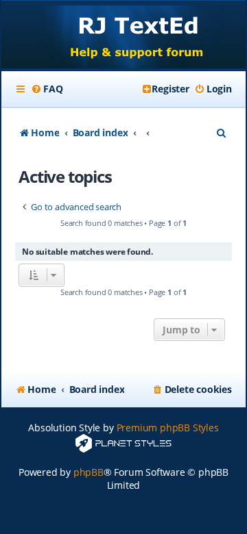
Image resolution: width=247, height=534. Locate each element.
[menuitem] (46, 89)
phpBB (88, 472)
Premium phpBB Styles (168, 427)
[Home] (123, 36)
